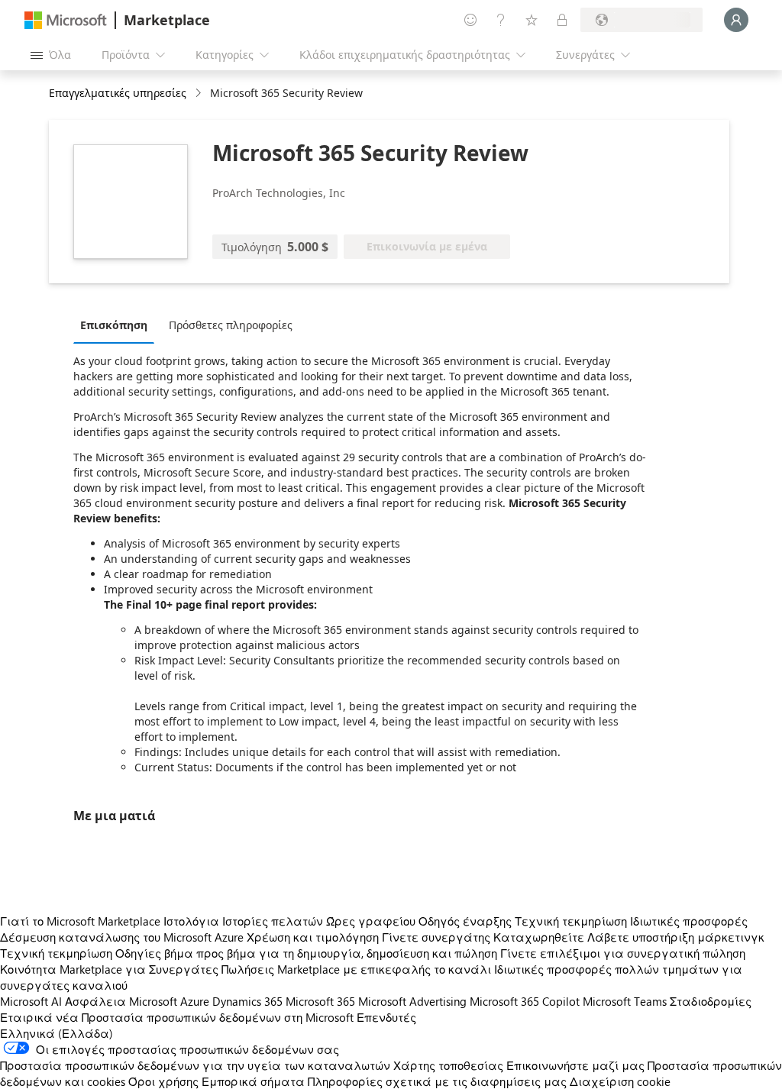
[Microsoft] (65, 20)
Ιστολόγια (191, 921)
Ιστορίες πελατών (272, 921)
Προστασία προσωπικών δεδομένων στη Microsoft (218, 1017)
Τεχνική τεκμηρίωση (571, 921)
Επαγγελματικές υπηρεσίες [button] (117, 93)
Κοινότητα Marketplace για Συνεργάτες (109, 969)
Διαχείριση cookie (620, 1081)
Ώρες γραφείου (370, 921)
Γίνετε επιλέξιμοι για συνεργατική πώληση (622, 953)
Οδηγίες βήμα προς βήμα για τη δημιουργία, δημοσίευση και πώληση (306, 953)
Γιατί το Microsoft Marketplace (80, 921)
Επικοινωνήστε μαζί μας (575, 1065)
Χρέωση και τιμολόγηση (313, 937)
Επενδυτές (386, 1017)
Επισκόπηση (113, 325)
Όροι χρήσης (163, 1081)
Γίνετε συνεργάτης (436, 937)
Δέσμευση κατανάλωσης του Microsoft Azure (123, 937)
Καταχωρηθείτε (538, 937)
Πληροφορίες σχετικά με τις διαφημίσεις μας (437, 1081)
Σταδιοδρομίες (710, 1001)
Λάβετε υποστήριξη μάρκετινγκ (675, 937)
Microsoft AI (31, 1001)
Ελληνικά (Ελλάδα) (56, 1033)
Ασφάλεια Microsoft (121, 1001)
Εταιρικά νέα (39, 1017)
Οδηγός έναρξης (465, 921)
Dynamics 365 (247, 1001)
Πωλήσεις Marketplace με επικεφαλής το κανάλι (356, 969)
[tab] (117, 324)
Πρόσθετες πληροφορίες (230, 325)
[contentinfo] (199, 93)
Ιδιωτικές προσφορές (689, 921)
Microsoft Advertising (412, 1001)
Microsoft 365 (320, 1001)
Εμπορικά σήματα (253, 1081)
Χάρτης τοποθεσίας (448, 1065)
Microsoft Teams (625, 1001)
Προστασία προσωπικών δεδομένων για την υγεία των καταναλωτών (195, 1065)
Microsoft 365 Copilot (525, 1001)
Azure (194, 1001)
